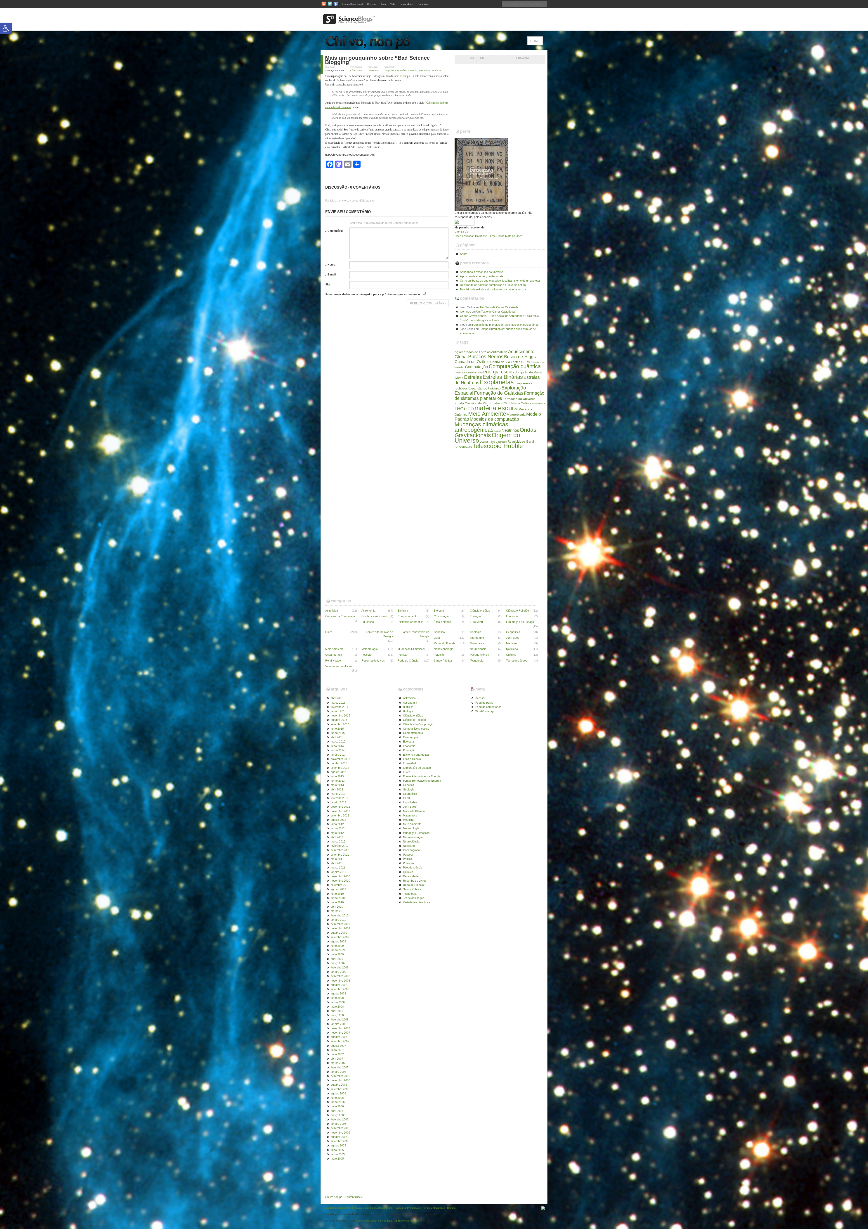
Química (511, 654)
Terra (383, 4)
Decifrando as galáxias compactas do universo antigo (493, 285)
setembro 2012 (340, 815)
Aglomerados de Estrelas (473, 352)
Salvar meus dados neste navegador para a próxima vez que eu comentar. (373, 294)
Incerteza (539, 403)
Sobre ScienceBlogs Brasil (338, 1208)
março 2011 (338, 867)
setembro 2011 (340, 854)
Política (402, 654)
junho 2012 (338, 828)
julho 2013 (337, 776)
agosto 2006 (338, 1093)
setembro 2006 (340, 1089)
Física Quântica (522, 403)
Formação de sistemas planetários (499, 396)
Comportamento (407, 616)
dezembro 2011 (340, 850)
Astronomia (368, 610)
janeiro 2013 (338, 802)
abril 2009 (337, 959)
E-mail (330, 275)
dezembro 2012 (340, 806)
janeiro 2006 (338, 1123)
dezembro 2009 (340, 924)
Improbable (477, 637)
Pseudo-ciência (479, 654)
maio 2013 (337, 785)
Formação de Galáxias (498, 393)
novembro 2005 (340, 1132)
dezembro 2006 (340, 1076)
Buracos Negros (485, 356)
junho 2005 (338, 1154)
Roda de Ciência (408, 660)
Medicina (511, 643)
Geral (437, 637)
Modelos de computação (494, 419)
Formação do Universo (519, 399)
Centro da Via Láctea (505, 362)
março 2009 (338, 963)
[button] (6, 28)
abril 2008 (337, 1011)
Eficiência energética (410, 622)
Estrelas (473, 377)
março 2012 (338, 841)
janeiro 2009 (338, 971)
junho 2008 (338, 1002)
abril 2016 (337, 698)
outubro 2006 (339, 1084)
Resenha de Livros (373, 660)
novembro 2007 (340, 1032)
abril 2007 (337, 1058)
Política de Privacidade (407, 1208)
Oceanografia (333, 654)
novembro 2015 (340, 715)
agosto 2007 (338, 1045)
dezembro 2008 (340, 976)
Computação (476, 367)
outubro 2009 (339, 932)
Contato (451, 1208)
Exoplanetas (497, 382)
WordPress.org (484, 711)
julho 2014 (337, 746)
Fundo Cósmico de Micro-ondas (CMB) (483, 403)
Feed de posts (484, 702)
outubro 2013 (339, 763)
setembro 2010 (340, 885)
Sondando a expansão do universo (481, 272)
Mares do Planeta (444, 643)
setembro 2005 (340, 1141)
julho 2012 (337, 824)
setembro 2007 (340, 1041)
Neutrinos (510, 430)
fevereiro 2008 (340, 1019)
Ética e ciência (443, 622)
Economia (512, 616)
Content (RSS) (354, 1197)
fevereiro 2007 (340, 1067)
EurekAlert (476, 622)
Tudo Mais (422, 4)
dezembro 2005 (340, 1128)
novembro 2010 (340, 880)
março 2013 (338, 793)
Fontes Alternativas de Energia (379, 634)
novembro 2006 (340, 1080)
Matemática (477, 643)
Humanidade (406, 4)
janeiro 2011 (338, 872)
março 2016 (338, 702)
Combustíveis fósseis (374, 616)
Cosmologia (441, 616)
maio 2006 (337, 1106)
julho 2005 (337, 1150)
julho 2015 (337, 728)
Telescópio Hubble (497, 446)
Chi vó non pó (333, 1197)
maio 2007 (337, 1054)
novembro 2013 (340, 759)
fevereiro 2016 (340, 707)
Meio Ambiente (487, 413)
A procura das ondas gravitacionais (481, 276)
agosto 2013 (338, 772)
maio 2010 (337, 902)
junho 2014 (338, 750)
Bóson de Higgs (520, 356)
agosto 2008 (338, 993)
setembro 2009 (340, 937)
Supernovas (463, 447)
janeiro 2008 (338, 1024)
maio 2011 (337, 859)
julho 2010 (337, 893)
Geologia (475, 632)
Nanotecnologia (443, 649)
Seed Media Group (366, 1220)
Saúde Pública (443, 660)
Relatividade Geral (520, 441)
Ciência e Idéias (480, 610)
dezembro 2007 (340, 1028)
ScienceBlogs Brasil (352, 4)
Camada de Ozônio (472, 361)
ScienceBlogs (385, 1220)
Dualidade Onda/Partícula (469, 372)
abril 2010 (337, 906)
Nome (330, 265)
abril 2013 (337, 789)
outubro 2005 (339, 1137)
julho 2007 (337, 1050)
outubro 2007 (339, 1037)
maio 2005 (337, 1158)
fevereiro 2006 (340, 1119)
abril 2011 (337, 863)
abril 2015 (337, 737)
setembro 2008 (340, 989)
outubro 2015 (339, 719)
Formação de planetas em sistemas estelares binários (505, 324)
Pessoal (366, 654)
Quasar (484, 441)
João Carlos (356, 70)
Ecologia (475, 616)
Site (327, 284)
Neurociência (478, 649)
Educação (367, 622)
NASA (497, 430)
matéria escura (496, 408)
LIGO (469, 409)
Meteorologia (516, 414)
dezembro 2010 (340, 876)
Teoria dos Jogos (516, 660)
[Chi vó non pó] (370, 47)
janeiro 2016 (338, 711)
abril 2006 (337, 1111)
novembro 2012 (340, 811)
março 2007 (338, 1063)
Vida (392, 4)
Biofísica (403, 610)
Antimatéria (499, 352)
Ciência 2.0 (462, 231)
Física (329, 632)
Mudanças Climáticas (411, 649)
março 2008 (338, 1015)
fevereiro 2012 (340, 845)
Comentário (334, 231)
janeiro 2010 (338, 919)
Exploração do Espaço (520, 622)
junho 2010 (338, 898)
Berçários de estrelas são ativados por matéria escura (493, 289)
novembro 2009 (340, 928)
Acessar (480, 698)
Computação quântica (515, 366)
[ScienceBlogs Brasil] (349, 22)
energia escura (499, 372)
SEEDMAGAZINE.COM (406, 1220)
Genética (439, 632)
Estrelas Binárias (503, 377)
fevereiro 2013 (340, 798)
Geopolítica (390, 70)
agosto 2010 (338, 889)
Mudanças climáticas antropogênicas (481, 427)
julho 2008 (337, 997)
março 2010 (338, 911)
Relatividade (333, 660)
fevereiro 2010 (340, 915)
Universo (371, 4)
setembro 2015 (340, 724)
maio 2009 (337, 954)
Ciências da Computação (340, 616)
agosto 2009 (338, 941)
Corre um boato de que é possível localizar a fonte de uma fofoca (500, 280)
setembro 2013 (340, 767)
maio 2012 (337, 833)
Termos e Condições (433, 1208)
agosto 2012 (338, 819)
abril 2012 (337, 837)
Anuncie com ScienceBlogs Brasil (374, 1208)
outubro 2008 (339, 985)
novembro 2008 (340, 980)
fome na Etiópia (402, 76)
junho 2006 (338, 1102)
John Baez (512, 637)
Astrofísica (331, 610)
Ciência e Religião (517, 610)
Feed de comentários (488, 707)
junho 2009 (338, 950)
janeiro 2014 (338, 754)
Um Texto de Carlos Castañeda (499, 307)
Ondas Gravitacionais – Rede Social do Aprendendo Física (496, 316)
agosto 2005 (338, 1145)
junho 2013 (338, 780)
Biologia (439, 610)
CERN (525, 362)
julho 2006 (337, 1097)
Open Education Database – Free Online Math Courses (488, 236)
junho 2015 (338, 733)
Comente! (373, 70)
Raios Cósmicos (498, 441)
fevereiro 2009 (340, 967)
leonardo (465, 311)
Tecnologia (477, 660)
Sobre (463, 254)
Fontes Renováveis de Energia (415, 634)
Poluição (412, 70)
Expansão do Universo (484, 388)
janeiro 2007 (338, 1071)
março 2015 (338, 741)
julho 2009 (337, 945)
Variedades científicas (429, 70)
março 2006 (338, 1115)
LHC (459, 408)
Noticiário (402, 70)
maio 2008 (337, 1006)
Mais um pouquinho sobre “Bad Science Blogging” (377, 60)
